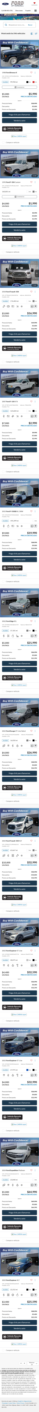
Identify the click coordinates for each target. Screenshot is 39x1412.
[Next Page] (24, 1363)
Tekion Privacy (20, 1403)
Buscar (30, 25)
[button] (7, 10)
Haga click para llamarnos (19, 114)
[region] (19, 106)
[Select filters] (31, 33)
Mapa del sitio (27, 1401)
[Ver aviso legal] (22, 306)
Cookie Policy (12, 1403)
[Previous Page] (21, 1363)
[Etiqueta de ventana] (35, 306)
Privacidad (4, 1403)
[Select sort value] (35, 33)
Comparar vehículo (12, 142)
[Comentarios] (32, 306)
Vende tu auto (19, 120)
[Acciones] (35, 72)
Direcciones (19, 10)
